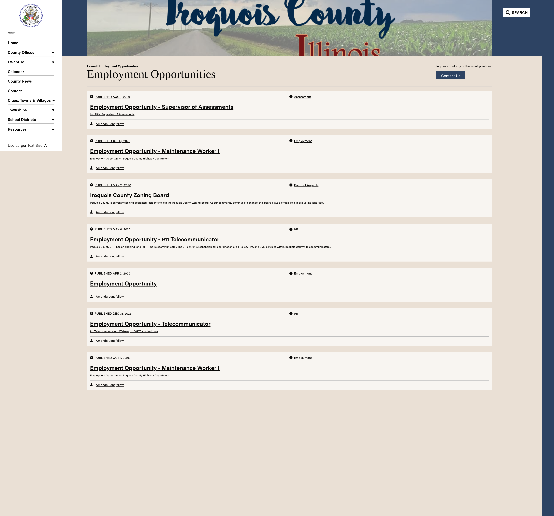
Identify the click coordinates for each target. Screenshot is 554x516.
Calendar (16, 71)
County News (20, 81)
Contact (15, 90)
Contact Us (450, 75)
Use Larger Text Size (25, 145)
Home (13, 42)
